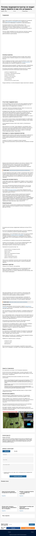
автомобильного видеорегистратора (13, 21)
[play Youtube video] (18, 419)
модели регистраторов (12, 189)
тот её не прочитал (26, 62)
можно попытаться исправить (17, 234)
